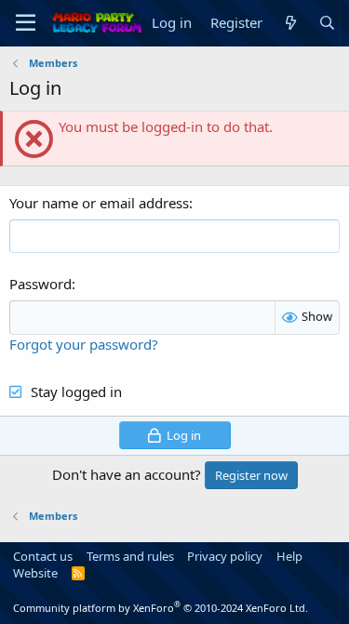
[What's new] (290, 23)
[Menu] (25, 23)
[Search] (327, 23)
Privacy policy (224, 556)
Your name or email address (99, 202)
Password (40, 283)
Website (35, 572)
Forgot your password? (83, 344)
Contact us (43, 556)
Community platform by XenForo (160, 608)
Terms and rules (130, 556)
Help (289, 556)
